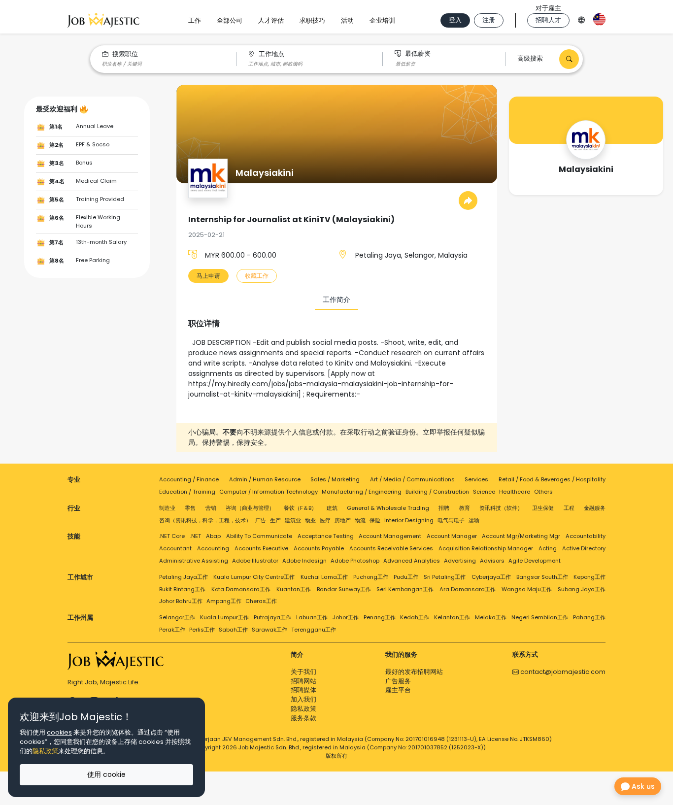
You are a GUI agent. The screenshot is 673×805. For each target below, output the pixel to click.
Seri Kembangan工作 (405, 589)
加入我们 (303, 699)
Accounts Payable (319, 548)
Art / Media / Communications (412, 479)
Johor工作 (346, 617)
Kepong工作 (589, 577)
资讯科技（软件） (501, 508)
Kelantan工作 (452, 617)
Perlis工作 (202, 630)
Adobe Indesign (304, 561)
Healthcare (514, 492)
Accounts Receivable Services (391, 548)
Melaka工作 (490, 617)
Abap (213, 536)
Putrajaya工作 (272, 617)
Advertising (460, 561)
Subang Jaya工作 (582, 589)
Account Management (390, 536)
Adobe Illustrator (255, 561)
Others (543, 492)
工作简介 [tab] (336, 299)
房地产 (343, 520)
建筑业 (293, 520)
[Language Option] (581, 18)
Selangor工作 (177, 617)
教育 (464, 508)
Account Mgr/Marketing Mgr (521, 536)
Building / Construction (437, 492)
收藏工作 (257, 275)
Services (476, 479)
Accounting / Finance (189, 479)
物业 (310, 520)
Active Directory (584, 548)
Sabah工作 (233, 630)
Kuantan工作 (293, 589)
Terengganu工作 (313, 630)
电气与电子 (451, 520)
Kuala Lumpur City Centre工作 (254, 577)
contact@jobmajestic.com (562, 672)
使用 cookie (106, 774)
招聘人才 (548, 20)
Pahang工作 (589, 617)
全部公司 (229, 20)
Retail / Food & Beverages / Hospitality (552, 479)
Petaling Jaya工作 (183, 577)
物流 (360, 520)
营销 (210, 508)
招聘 (443, 508)
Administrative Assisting (193, 561)
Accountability (586, 536)
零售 (190, 508)
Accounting (213, 548)
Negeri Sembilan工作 (539, 617)
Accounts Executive (261, 548)
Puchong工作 (370, 577)
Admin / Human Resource (265, 479)
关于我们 (303, 672)
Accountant (175, 548)
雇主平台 (398, 690)
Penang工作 (380, 617)
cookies (59, 732)
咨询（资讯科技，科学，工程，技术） (205, 520)
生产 (275, 520)
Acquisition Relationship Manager (485, 548)
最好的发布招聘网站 (414, 672)
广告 (260, 520)
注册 (488, 20)
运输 (474, 520)
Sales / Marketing (335, 479)
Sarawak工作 (269, 630)
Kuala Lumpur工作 (224, 617)
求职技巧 (312, 20)
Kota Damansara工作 (240, 589)
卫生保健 (543, 508)
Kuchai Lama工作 (324, 577)
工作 (194, 20)
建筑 (332, 508)
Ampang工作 (223, 601)
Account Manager (452, 536)
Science (484, 492)
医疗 (325, 520)
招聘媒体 (303, 690)
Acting (547, 548)
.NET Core (172, 536)
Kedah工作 (414, 617)
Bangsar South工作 (542, 577)
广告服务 (398, 681)
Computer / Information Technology (268, 492)
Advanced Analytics (411, 561)
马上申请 (208, 275)
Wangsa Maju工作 (527, 589)
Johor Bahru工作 (180, 601)
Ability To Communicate (259, 536)
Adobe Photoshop (355, 561)
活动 (347, 20)
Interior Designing (409, 520)
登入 (455, 20)
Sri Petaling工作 (445, 577)
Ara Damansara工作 (467, 589)
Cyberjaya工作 (491, 577)
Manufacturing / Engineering (362, 492)
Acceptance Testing (326, 536)
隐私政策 (303, 708)
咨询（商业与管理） (250, 508)
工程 (569, 508)
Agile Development (534, 561)
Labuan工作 (312, 617)
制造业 (167, 508)
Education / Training (187, 492)
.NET (195, 536)
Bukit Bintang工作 (182, 589)
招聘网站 (303, 681)
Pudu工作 (406, 577)
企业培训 (382, 20)
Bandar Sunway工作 (344, 589)
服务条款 (303, 718)
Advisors (492, 561)
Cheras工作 (261, 601)
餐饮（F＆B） (300, 508)
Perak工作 (172, 630)
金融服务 (595, 508)
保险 (375, 520)
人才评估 (271, 20)
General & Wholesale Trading (388, 508)
